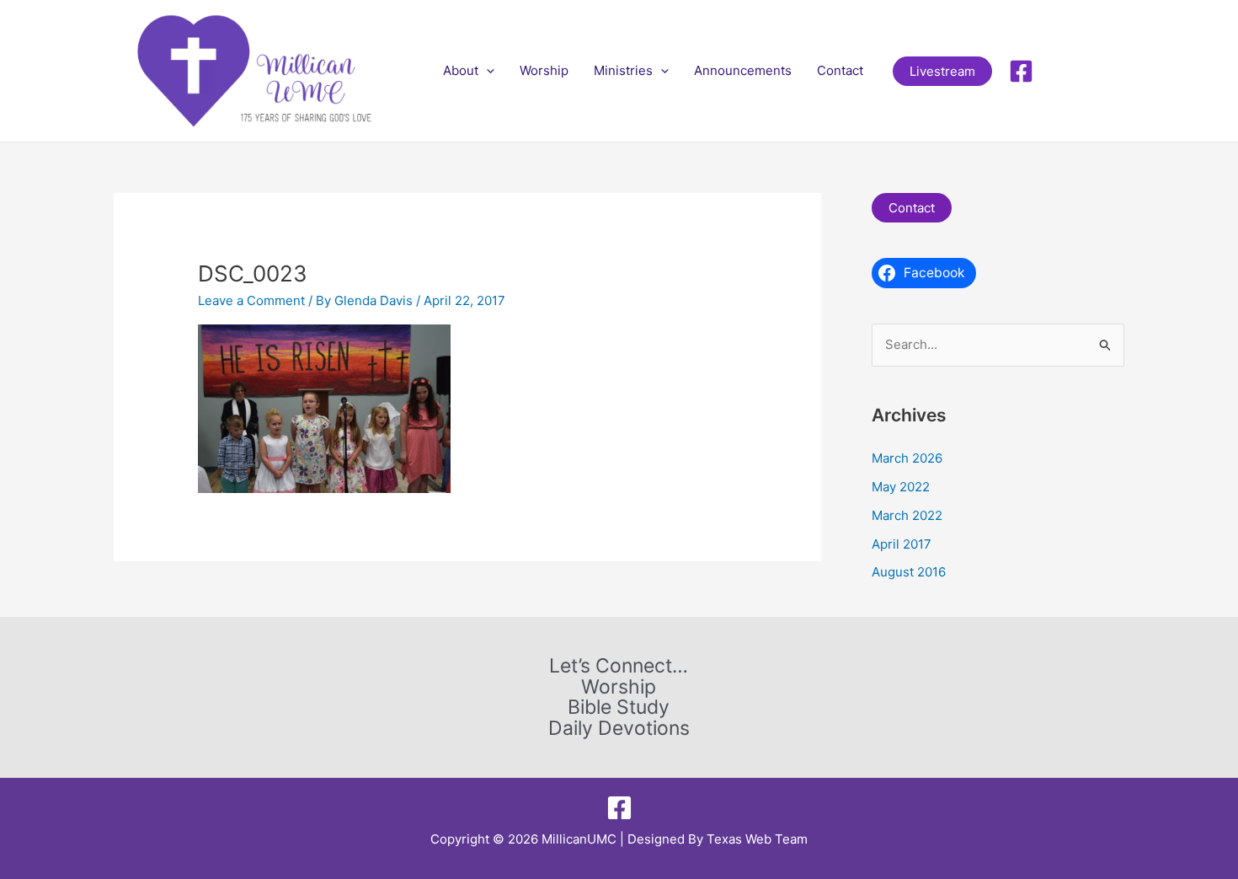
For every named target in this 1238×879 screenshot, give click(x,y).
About (460, 70)
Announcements (743, 70)
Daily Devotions (619, 728)
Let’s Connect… (618, 666)
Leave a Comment (251, 300)
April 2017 (901, 544)
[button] (486, 70)
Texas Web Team (757, 839)
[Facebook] (1021, 71)
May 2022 (901, 487)
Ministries (623, 70)
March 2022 (907, 515)
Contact (840, 70)
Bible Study (619, 707)
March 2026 (907, 458)
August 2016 (909, 572)
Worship (544, 70)
